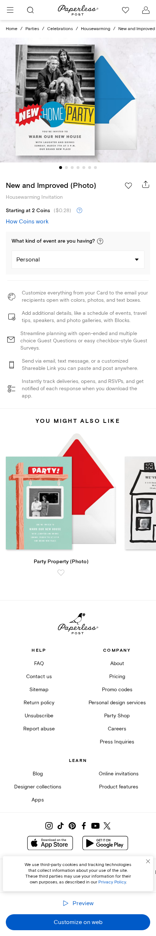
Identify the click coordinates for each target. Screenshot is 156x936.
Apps (38, 800)
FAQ (39, 663)
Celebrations (60, 29)
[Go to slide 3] (72, 167)
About (117, 663)
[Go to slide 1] (60, 167)
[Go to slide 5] (83, 167)
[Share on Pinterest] (72, 825)
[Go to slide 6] (89, 167)
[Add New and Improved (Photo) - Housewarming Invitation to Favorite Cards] (128, 185)
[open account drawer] (146, 10)
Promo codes (117, 689)
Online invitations (119, 774)
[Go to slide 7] (95, 167)
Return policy (39, 703)
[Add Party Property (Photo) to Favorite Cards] (61, 572)
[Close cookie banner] (148, 861)
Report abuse (39, 729)
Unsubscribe (39, 716)
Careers (117, 729)
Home (11, 29)
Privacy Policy (112, 882)
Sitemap (39, 689)
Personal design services (117, 703)
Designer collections (37, 787)
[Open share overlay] (145, 184)
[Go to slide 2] (66, 167)
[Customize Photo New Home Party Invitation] (78, 100)
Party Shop (117, 716)
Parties (32, 29)
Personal (28, 259)
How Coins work (27, 221)
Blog (38, 774)
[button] (100, 241)
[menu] (10, 10)
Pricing (117, 676)
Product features (118, 787)
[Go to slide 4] (78, 167)
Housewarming (95, 29)
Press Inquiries (117, 742)
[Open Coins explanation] (79, 210)
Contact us (39, 676)
